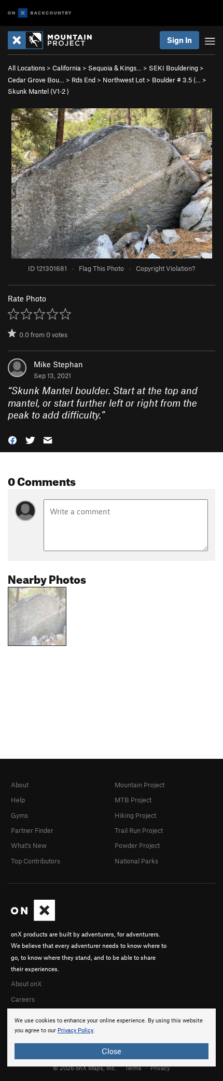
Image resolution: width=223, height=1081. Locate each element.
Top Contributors (35, 861)
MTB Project (133, 800)
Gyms (19, 815)
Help (18, 800)
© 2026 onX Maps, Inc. (84, 1067)
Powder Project (137, 845)
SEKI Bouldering (173, 68)
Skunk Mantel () (38, 91)
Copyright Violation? (165, 268)
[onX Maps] (33, 918)
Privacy (160, 1067)
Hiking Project (135, 815)
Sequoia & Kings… (115, 68)
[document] (111, 1037)
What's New (29, 845)
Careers (23, 999)
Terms (133, 1067)
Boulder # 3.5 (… (176, 80)
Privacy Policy (75, 1030)
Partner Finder (32, 830)
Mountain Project (139, 785)
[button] (12, 439)
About (20, 785)
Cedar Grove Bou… (36, 80)
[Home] (55, 40)
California (66, 68)
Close (111, 1051)
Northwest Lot (124, 80)
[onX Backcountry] (39, 13)
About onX (26, 983)
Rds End (83, 80)
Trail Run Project (139, 830)
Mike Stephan (58, 364)
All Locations (26, 68)
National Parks (136, 861)
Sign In (179, 40)
